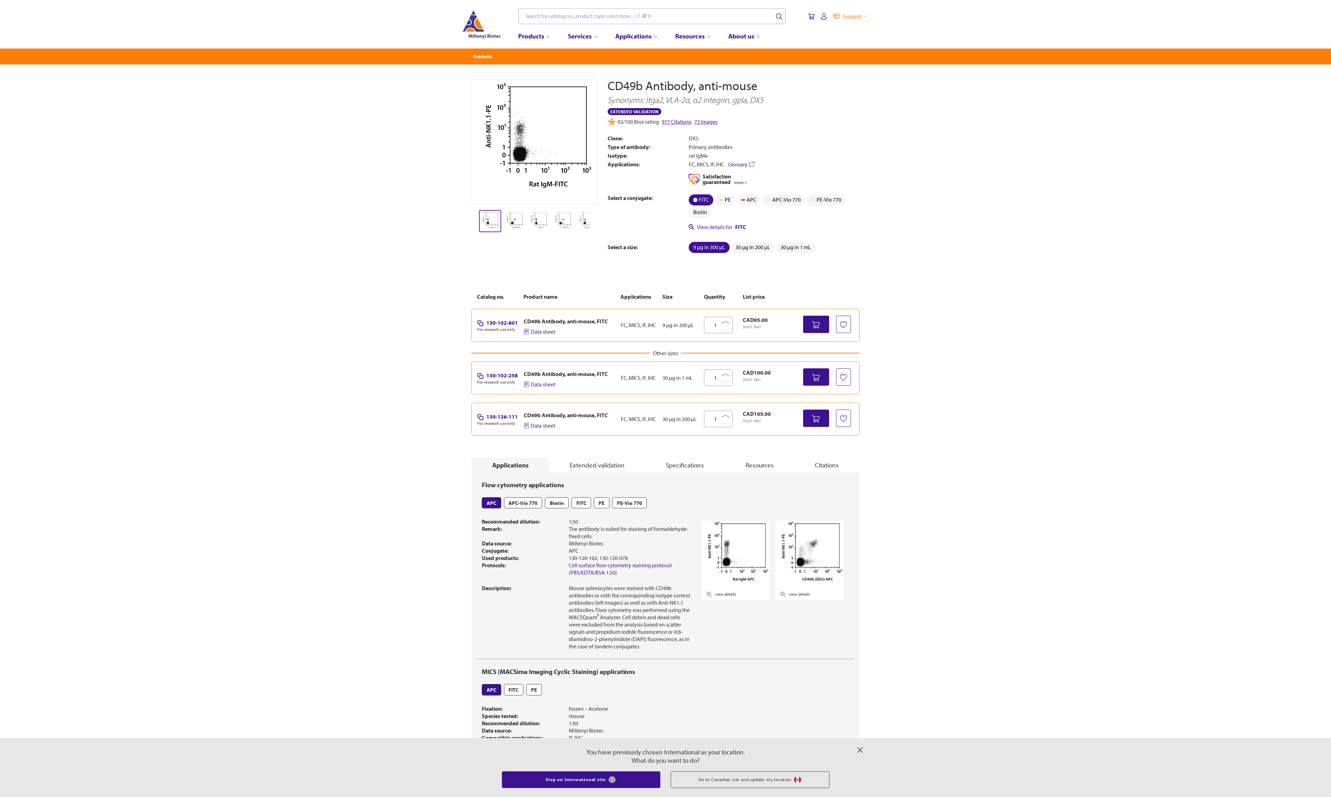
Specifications (685, 465)
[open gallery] (534, 141)
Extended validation (597, 465)
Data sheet (543, 331)
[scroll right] (598, 221)
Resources (760, 465)
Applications (510, 465)
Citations (827, 465)
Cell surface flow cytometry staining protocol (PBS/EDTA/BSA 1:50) (620, 569)
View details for (721, 227)
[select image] (490, 221)
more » (740, 182)
